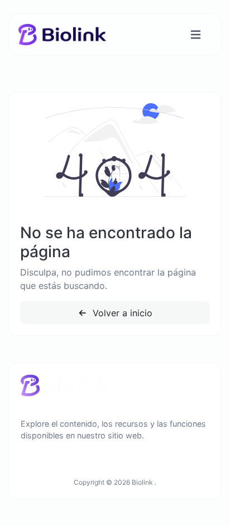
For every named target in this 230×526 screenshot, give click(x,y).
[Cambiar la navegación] (195, 35)
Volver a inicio (121, 313)
